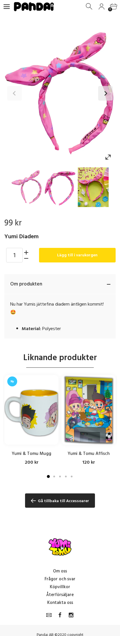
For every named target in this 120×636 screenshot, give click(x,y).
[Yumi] (26, 187)
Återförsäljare (60, 594)
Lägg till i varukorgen (77, 255)
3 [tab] (60, 476)
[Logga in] (101, 6)
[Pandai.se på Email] (48, 615)
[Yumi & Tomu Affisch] (88, 410)
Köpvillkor (60, 587)
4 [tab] (66, 476)
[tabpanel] (31, 420)
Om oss (60, 571)
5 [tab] (72, 476)
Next (105, 93)
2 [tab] (54, 476)
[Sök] (90, 6)
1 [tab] (48, 476)
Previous (14, 93)
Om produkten (26, 284)
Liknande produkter (60, 357)
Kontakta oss (60, 602)
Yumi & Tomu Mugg (31, 453)
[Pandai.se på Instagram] (71, 615)
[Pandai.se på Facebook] (60, 615)
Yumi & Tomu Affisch (89, 453)
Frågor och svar (60, 579)
